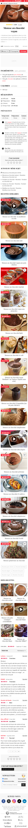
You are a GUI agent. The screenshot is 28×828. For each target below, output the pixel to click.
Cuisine (5, 779)
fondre (19, 133)
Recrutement (23, 806)
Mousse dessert (13, 3)
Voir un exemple (22, 779)
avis (20, 25)
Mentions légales (13, 808)
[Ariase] (7, 826)
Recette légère (6, 571)
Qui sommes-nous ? (6, 806)
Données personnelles (8, 807)
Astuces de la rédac (8, 781)
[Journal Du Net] (20, 817)
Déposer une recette (7, 769)
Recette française (18, 571)
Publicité (17, 806)
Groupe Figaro (21, 808)
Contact (13, 806)
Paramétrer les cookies (19, 807)
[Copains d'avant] (7, 823)
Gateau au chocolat (8, 184)
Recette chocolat (18, 575)
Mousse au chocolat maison (10, 175)
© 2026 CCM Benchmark (14, 810)
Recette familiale (21, 567)
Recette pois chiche (7, 567)
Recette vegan (6, 575)
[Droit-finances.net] (20, 820)
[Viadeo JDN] (20, 823)
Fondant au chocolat (8, 179)
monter (10, 122)
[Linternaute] (7, 820)
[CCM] (7, 817)
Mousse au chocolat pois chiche (11, 173)
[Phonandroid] (20, 826)
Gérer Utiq (6, 808)
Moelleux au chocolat (8, 188)
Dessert (6, 3)
